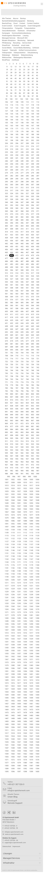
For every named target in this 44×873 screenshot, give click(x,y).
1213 (19, 583)
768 (27, 379)
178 (16, 132)
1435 (19, 692)
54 (20, 81)
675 (16, 341)
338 (11, 199)
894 (27, 432)
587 (32, 303)
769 (32, 379)
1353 (31, 651)
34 (37, 73)
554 (6, 291)
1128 (13, 541)
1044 (13, 500)
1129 (19, 541)
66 (37, 84)
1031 (6, 494)
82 (37, 90)
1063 (19, 509)
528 (16, 279)
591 (16, 306)
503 (32, 267)
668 (16, 338)
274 (6, 173)
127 (6, 111)
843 (16, 412)
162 (6, 126)
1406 (25, 677)
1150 (37, 550)
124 (27, 108)
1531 (19, 739)
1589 (6, 769)
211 (6, 146)
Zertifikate (15, 60)
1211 (6, 583)
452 (22, 247)
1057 (19, 506)
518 (37, 273)
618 (11, 317)
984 (22, 471)
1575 (31, 760)
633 (16, 323)
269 (16, 170)
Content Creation (33, 23)
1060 (37, 506)
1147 (19, 550)
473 (22, 255)
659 (6, 335)
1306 (37, 627)
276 (16, 173)
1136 (25, 544)
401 (11, 226)
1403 (6, 677)
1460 (25, 704)
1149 (31, 550)
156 (11, 123)
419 (32, 232)
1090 (37, 521)
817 (27, 400)
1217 (6, 586)
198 (11, 140)
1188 (13, 571)
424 (22, 235)
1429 (19, 689)
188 (32, 134)
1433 (6, 692)
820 (6, 403)
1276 (37, 612)
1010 (25, 482)
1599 (31, 772)
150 (16, 120)
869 (6, 423)
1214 (25, 583)
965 (32, 462)
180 (27, 132)
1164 (13, 559)
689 (16, 347)
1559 (6, 754)
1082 (25, 518)
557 (22, 291)
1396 (37, 671)
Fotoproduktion (29, 28)
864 (16, 421)
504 (37, 267)
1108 (37, 530)
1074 (13, 515)
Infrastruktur (31, 31)
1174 (37, 562)
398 (32, 223)
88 (28, 93)
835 (11, 409)
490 (37, 261)
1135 (19, 544)
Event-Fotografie (20, 26)
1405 (19, 677)
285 (27, 176)
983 (16, 471)
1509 (31, 727)
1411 (19, 680)
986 (32, 471)
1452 (13, 701)
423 (16, 235)
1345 (19, 648)
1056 (13, 506)
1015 (19, 485)
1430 (25, 689)
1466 (25, 707)
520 (11, 276)
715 (6, 359)
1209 (31, 580)
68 (11, 87)
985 (27, 471)
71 (24, 87)
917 (37, 441)
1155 (31, 553)
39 (24, 75)
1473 (31, 710)
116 (22, 105)
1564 (37, 754)
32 (28, 73)
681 (11, 344)
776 (32, 382)
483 (37, 258)
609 (37, 311)
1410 (13, 680)
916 (32, 441)
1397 (6, 674)
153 (32, 120)
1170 (13, 562)
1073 (6, 515)
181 (32, 132)
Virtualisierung (32, 53)
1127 (6, 541)
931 (37, 447)
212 (11, 146)
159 (27, 123)
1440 (13, 695)
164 (16, 126)
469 (37, 252)
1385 (6, 668)
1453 (19, 701)
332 (16, 196)
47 (24, 78)
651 (37, 329)
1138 (37, 544)
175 (37, 129)
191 (11, 137)
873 (27, 423)
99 (6, 99)
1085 (6, 521)
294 (37, 179)
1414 (37, 680)
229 (27, 152)
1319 (6, 636)
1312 (37, 630)
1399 (19, 674)
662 (22, 335)
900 (22, 435)
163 (11, 126)
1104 (13, 530)
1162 (37, 556)
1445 (6, 698)
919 (11, 444)
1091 (6, 524)
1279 (19, 615)
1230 (13, 592)
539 (37, 282)
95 (24, 96)
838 (27, 409)
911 (6, 441)
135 (11, 114)
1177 (19, 565)
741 (32, 367)
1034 (25, 494)
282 (11, 176)
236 (27, 155)
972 (32, 465)
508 (22, 270)
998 (24, 477)
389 (22, 220)
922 (27, 444)
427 (37, 235)
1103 (6, 530)
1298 (25, 624)
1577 (6, 763)
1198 (37, 574)
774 (22, 382)
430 (16, 238)
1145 (6, 550)
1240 (37, 595)
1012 (37, 482)
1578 (13, 763)
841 (6, 412)
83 (7, 93)
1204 (37, 577)
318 (16, 191)
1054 (37, 503)
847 (37, 412)
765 (11, 379)
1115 (6, 536)
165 (22, 126)
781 (22, 385)
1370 (25, 659)
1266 (13, 609)
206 (16, 143)
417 (22, 232)
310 (11, 188)
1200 (13, 577)
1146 (13, 550)
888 (32, 429)
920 (16, 444)
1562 (25, 754)
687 (6, 347)
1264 (37, 606)
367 (16, 211)
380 (11, 217)
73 (33, 87)
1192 (37, 571)
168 (37, 126)
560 (37, 291)
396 (22, 223)
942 (22, 453)
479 (16, 258)
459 (22, 249)
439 (27, 241)
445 (22, 244)
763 (37, 376)
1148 (25, 550)
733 (27, 365)
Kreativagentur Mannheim (11, 36)
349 (32, 202)
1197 (31, 574)
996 (13, 477)
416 (16, 232)
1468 (37, 707)
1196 (25, 574)
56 (28, 81)
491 (6, 264)
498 (6, 267)
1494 (13, 721)
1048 (37, 500)
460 (27, 249)
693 (37, 347)
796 (27, 391)
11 (7, 67)
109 (22, 102)
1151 (6, 553)
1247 (6, 600)
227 (16, 152)
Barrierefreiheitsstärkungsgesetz (13, 21)
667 (11, 338)
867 (32, 421)
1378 (37, 662)
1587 (31, 766)
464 (11, 252)
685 (32, 344)
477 (6, 258)
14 (20, 67)
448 (37, 244)
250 (27, 161)
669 (22, 338)
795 (22, 391)
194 (27, 137)
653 (11, 332)
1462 (37, 704)
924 (37, 444)
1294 (37, 621)
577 (16, 300)
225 (6, 152)
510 (32, 270)
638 (6, 326)
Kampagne (6, 33)
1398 (13, 674)
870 (11, 423)
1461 (31, 704)
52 (11, 81)
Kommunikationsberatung (21, 33)
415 (11, 232)
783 (32, 385)
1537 (19, 742)
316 (6, 191)
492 (11, 264)
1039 (19, 497)
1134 (13, 544)
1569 (31, 757)
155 (6, 123)
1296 (13, 624)
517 (32, 273)
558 (27, 291)
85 (15, 93)
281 (6, 176)
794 (16, 391)
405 (32, 226)
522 (22, 276)
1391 (6, 671)
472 (16, 255)
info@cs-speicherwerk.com (14, 832)
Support (5, 50)
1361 (6, 656)
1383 (31, 665)
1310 (25, 630)
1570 (37, 757)
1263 (31, 606)
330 (6, 196)
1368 (13, 659)
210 (37, 143)
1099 (19, 527)
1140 (13, 547)
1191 (31, 571)
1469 (6, 710)
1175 (6, 565)
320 (27, 191)
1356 (13, 654)
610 (6, 314)
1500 (13, 724)
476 (37, 255)
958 (32, 459)
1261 (19, 606)
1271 (6, 612)
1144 (37, 547)
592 (22, 306)
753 (22, 373)
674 (11, 341)
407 (6, 229)
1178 (25, 565)
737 (11, 367)
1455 (31, 701)
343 (37, 199)
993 (32, 474)
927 (16, 447)
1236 (13, 595)
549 (16, 288)
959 (37, 459)
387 (11, 220)
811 (32, 397)
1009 (19, 482)
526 (6, 279)
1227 (31, 589)
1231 (19, 592)
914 (22, 441)
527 (11, 279)
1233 (31, 592)
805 (37, 394)
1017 (31, 485)
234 (16, 155)
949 (22, 456)
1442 (25, 695)
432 (27, 238)
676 (22, 341)
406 (37, 226)
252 (37, 161)
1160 (25, 556)
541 (11, 285)
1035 (31, 494)
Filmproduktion (7, 28)
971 (27, 465)
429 (11, 238)
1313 (6, 633)
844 (22, 412)
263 (22, 167)
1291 (19, 621)
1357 (19, 654)
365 (6, 211)
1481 (6, 715)
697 (22, 350)
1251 (31, 600)
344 (6, 202)
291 (22, 179)
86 (20, 93)
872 (22, 423)
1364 (25, 656)
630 (37, 320)
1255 (19, 603)
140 (37, 114)
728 (37, 362)
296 (11, 182)
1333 (19, 642)
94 (20, 96)
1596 (13, 772)
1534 (37, 739)
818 (32, 400)
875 (37, 423)
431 (22, 238)
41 (33, 75)
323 (6, 193)
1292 (25, 621)
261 (11, 167)
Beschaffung (6, 23)
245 (37, 158)
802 (22, 394)
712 (27, 356)
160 (32, 123)
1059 (31, 506)
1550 (25, 748)
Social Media (6, 48)
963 (22, 462)
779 (11, 385)
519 (6, 276)
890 (6, 432)
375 (22, 214)
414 (6, 232)
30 (20, 73)
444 (16, 244)
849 (11, 415)
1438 (37, 692)
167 (32, 126)
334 (27, 196)
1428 (13, 689)
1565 (6, 757)
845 (27, 412)
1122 (13, 539)
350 (37, 202)
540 (6, 285)
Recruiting (16, 43)
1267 (19, 609)
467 (27, 252)
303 (11, 185)
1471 (19, 710)
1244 (25, 598)
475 (32, 255)
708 (6, 356)
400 (6, 226)
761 (27, 376)
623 (37, 317)
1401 (31, 674)
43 (7, 78)
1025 (6, 491)
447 (32, 244)
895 (32, 432)
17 (33, 67)
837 (22, 409)
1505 (6, 727)
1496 (25, 721)
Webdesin (15, 55)
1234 (37, 592)
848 (6, 415)
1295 (6, 624)
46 (20, 78)
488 (27, 261)
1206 (13, 580)
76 (11, 90)
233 (11, 155)
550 (22, 288)
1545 (31, 745)
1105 (19, 530)
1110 (13, 533)
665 (37, 335)
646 (11, 329)
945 (37, 453)
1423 (19, 686)
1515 (31, 730)
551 (27, 288)
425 (27, 235)
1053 (31, 503)
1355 (6, 654)
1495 (19, 721)
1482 (13, 715)
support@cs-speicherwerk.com (15, 843)
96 (28, 96)
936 (27, 450)
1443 (31, 695)
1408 (37, 677)
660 (11, 335)
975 (11, 468)
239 (6, 158)
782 (27, 385)
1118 (25, 536)
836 (16, 409)
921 (22, 444)
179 (22, 132)
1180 (37, 565)
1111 (19, 533)
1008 (13, 482)
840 (37, 409)
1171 (19, 562)
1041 (31, 497)
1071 (31, 512)
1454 (25, 701)
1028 (25, 491)
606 (22, 311)
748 (32, 370)
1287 (31, 618)
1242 (13, 598)
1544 (25, 745)
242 (22, 158)
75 (7, 90)
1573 (19, 760)
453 (27, 247)
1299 (31, 624)
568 (6, 297)
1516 (37, 730)
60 (11, 84)
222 (27, 149)
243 (27, 158)
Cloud (15, 23)
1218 (13, 586)
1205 (6, 580)
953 (6, 459)
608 (32, 311)
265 (32, 167)
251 (32, 161)
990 (16, 474)
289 (11, 179)
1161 (31, 556)
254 (11, 164)
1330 (37, 639)
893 (22, 432)
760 (22, 376)
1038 (13, 497)
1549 (19, 748)
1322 (25, 636)
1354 (37, 651)
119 (37, 105)
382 (22, 217)
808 (16, 397)
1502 (25, 724)
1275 (31, 612)
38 (20, 75)
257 (27, 164)
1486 (37, 715)
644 (37, 326)
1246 (37, 598)
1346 (25, 648)
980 (37, 468)
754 (27, 373)
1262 (25, 606)
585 (22, 303)
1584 (13, 766)
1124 (25, 539)
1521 (31, 733)
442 (6, 244)
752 (16, 373)
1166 (25, 559)
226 (11, 152)
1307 (6, 630)
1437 (31, 692)
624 (6, 320)
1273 (19, 612)
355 (27, 205)
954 (11, 459)
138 (27, 114)
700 (37, 350)
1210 (37, 580)
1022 (25, 488)
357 (37, 205)
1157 (6, 556)
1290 (13, 621)
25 (33, 70)
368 (22, 211)
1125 (31, 539)
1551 (31, 748)
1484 (25, 715)
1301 (6, 627)
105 (37, 99)
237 (32, 155)
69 (15, 87)
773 (16, 382)
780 (16, 385)
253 (6, 164)
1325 (6, 639)
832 (32, 406)
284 (22, 176)
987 (37, 471)
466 (22, 252)
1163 (6, 559)
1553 (6, 751)
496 (32, 264)
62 (20, 84)
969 (16, 465)
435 (6, 241)
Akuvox (15, 18)
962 (16, 462)
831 (27, 406)
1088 (25, 521)
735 (37, 365)
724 (16, 362)
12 (11, 67)
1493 (6, 721)
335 (32, 196)
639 (11, 326)
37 (15, 75)
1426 (37, 686)
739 (22, 367)
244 (32, 158)
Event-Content (7, 26)
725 (22, 362)
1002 (13, 480)
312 (22, 188)
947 (11, 456)
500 (16, 267)
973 (37, 465)
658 (37, 332)
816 (22, 400)
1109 (6, 533)
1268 (25, 609)
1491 (31, 718)
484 (6, 261)
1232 (25, 592)
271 (27, 170)
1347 (31, 648)
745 (16, 370)
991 (22, 474)
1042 (37, 497)
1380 (13, 665)
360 (16, 208)
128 (11, 111)
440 (32, 241)
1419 (31, 683)
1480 (37, 713)
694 (6, 350)
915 (27, 441)
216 (32, 146)
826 (37, 403)
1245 (31, 598)
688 (11, 347)
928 (22, 447)
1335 (31, 642)
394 (11, 223)
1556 (25, 751)
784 (37, 385)
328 (32, 193)
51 (7, 81)
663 (27, 335)
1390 (37, 668)
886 (22, 429)
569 (11, 297)
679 (37, 341)
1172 (25, 562)
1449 (31, 698)
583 (11, 303)
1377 (31, 662)
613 (22, 314)
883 (6, 429)
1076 (25, 515)
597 (11, 308)
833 (37, 406)
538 (32, 282)
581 (37, 300)
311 (16, 188)
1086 (13, 521)
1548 (13, 748)
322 (37, 191)
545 (32, 285)
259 (37, 164)
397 (27, 223)
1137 (31, 544)
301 (37, 182)
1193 (6, 574)
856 (11, 418)
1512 (13, 730)
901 (27, 435)
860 (32, 418)
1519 (19, 733)
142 (11, 117)
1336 (37, 642)
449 (6, 247)
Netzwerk (30, 40)
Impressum (16, 846)
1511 (6, 730)
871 (16, 423)
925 (6, 447)
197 (6, 140)
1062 (13, 509)
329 (37, 193)
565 (27, 294)
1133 (6, 544)
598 (16, 308)
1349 (6, 651)
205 (11, 143)
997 (19, 477)
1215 (31, 583)
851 (22, 415)
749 (37, 370)
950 (27, 456)
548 (11, 288)
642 (27, 326)
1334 (25, 642)
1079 (6, 518)
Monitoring (21, 40)
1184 (25, 568)
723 (11, 362)
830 (22, 406)
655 (22, 332)
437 (16, 241)
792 (6, 391)
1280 (25, 615)
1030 (37, 491)
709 (11, 356)
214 (22, 146)
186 (22, 134)
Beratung (30, 21)
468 (32, 252)
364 (37, 208)
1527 (31, 736)
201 (27, 140)
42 (37, 75)
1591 (19, 769)
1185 (31, 568)
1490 (25, 718)
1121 (6, 539)
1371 (31, 659)
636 (32, 323)
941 (16, 453)
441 (37, 241)
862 (6, 421)
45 (15, 78)
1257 (31, 603)
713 (32, 356)
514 (16, 273)
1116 (13, 536)
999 (29, 477)
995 (8, 477)
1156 (37, 553)
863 (11, 421)
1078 (37, 515)
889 (37, 429)
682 (16, 344)
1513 (19, 730)
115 (16, 105)
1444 (37, 695)
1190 (25, 571)
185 (16, 134)
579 (27, 300)
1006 (37, 480)
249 (22, 161)
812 (37, 397)
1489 (19, 718)
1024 (37, 488)
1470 (13, 710)
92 (11, 96)
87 (24, 93)
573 (32, 297)
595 (37, 306)
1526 (25, 736)
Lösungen (7, 853)
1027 (19, 491)
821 (11, 403)
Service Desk (26, 43)
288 (6, 179)
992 (27, 474)
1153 (19, 553)
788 (22, 388)
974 (6, 468)
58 (37, 81)
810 (27, 397)
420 (37, 232)
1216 (37, 583)
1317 (31, 633)
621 (27, 317)
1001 (6, 480)
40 (28, 75)
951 (32, 456)
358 (6, 208)
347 (22, 202)
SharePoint (6, 45)
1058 (25, 506)
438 (22, 241)
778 (6, 385)
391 (32, 220)
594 (32, 306)
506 (11, 270)
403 (22, 226)
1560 (13, 754)
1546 (37, 745)
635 (27, 323)
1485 (31, 715)
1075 (19, 515)
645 (6, 329)
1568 (25, 757)
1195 (19, 574)
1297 (19, 624)
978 (27, 468)
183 (6, 134)
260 (6, 167)
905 (11, 438)
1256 (25, 603)
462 (37, 249)
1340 (25, 645)
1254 (13, 603)
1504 (37, 724)
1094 (25, 524)
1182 (13, 568)
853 (32, 415)
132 (32, 111)
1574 (25, 760)
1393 (19, 671)
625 (11, 320)
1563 (31, 754)
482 (32, 258)
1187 (6, 571)
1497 (31, 721)
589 (6, 306)
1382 (25, 665)
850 (16, 415)
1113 (31, 533)
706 (32, 353)
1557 (31, 751)
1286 (25, 618)
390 (27, 220)
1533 (31, 739)
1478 (25, 713)
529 (22, 279)
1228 (37, 589)
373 (11, 214)
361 (22, 208)
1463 (6, 707)
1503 (31, 724)
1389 (31, 668)
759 (16, 376)
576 (11, 300)
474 (27, 255)
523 (27, 276)
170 (11, 129)
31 (24, 73)
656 (27, 332)
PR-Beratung (6, 43)
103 (26, 99)
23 (24, 70)
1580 (25, 763)
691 (27, 347)
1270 (37, 609)
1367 (6, 659)
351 (6, 205)
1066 (37, 509)
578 (22, 300)
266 (37, 167)
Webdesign (6, 55)
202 (32, 140)
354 (22, 205)
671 (32, 338)
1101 (31, 527)
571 (22, 297)
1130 (25, 541)
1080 (13, 518)
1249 (19, 600)
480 (22, 258)
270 (22, 170)
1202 (25, 577)
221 (22, 149)
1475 (6, 713)
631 (6, 323)
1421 (6, 686)
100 (11, 99)
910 (37, 438)
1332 (13, 642)
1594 (37, 769)
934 (16, 450)
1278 (13, 615)
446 (27, 244)
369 (27, 211)
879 (22, 426)
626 (16, 320)
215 (27, 146)
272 (32, 170)
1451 (6, 701)
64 (28, 84)
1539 (31, 742)
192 (16, 137)
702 (11, 353)
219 (11, 149)
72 (28, 87)
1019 (6, 488)
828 (11, 406)
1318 (37, 633)
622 (32, 317)
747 (27, 370)
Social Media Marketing (21, 48)
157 (16, 123)
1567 (19, 757)
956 (22, 459)
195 (32, 137)
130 (22, 111)
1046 (25, 500)
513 (11, 273)
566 (32, 294)
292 (27, 179)
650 (32, 329)
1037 (6, 497)
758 (11, 376)
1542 (13, 745)
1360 (37, 654)
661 (16, 335)
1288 (37, 618)
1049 (6, 503)
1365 (31, 656)
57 (33, 81)
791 (37, 388)
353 (16, 205)
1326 (13, 639)
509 (27, 270)
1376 (25, 662)
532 (37, 279)
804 (32, 394)
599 (22, 308)
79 (24, 90)
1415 (6, 683)
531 (32, 279)
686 (37, 344)
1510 (37, 727)
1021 (19, 488)
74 (37, 87)
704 (22, 353)
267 (6, 170)
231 (37, 152)
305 (22, 185)
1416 (13, 683)
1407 (31, 677)
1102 (37, 527)
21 (15, 70)
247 (11, 161)
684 (27, 344)
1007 (6, 482)
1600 (37, 772)
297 (16, 182)
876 (6, 426)
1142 (25, 547)
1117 (19, 536)
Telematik (13, 50)
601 (32, 308)
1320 (13, 636)
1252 (37, 600)
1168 (37, 559)
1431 (31, 689)
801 (16, 394)
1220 (25, 586)
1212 (13, 583)
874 (32, 423)
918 (6, 444)
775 (27, 382)
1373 (6, 662)
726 (27, 362)
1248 (13, 600)
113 (6, 105)
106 (6, 102)
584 (16, 303)
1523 (6, 736)
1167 (31, 559)
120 (6, 108)
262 (16, 167)
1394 (25, 671)
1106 (25, 530)
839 (32, 409)
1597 (19, 772)
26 (37, 70)
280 (37, 173)
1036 (37, 494)
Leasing (25, 36)
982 (11, 471)
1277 (6, 615)
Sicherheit (15, 45)
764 (6, 379)
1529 (6, 739)
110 (27, 102)
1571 (6, 760)
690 (22, 347)
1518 (13, 733)
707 (37, 353)
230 (32, 152)
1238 (25, 595)
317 (11, 191)
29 (15, 73)
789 (27, 388)
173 (27, 129)
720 (32, 359)
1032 (13, 494)
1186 (37, 568)
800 (11, 394)
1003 (19, 480)
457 (11, 249)
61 (15, 84)
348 (27, 202)
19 (7, 70)
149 (11, 120)
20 (11, 70)
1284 (13, 618)
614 (27, 314)
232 (6, 155)
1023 (31, 488)
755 (32, 373)
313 (27, 188)
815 (16, 400)
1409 (6, 680)
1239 (31, 595)
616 (37, 314)
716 (11, 359)
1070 (25, 512)
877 (11, 426)
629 (32, 320)
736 (6, 367)
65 (33, 84)
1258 (37, 603)
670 (27, 338)
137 (22, 114)
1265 (6, 609)
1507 (19, 727)
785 (6, 388)
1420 (37, 683)
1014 (13, 485)
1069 (19, 512)
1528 (37, 736)
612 (16, 314)
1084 (37, 518)
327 (27, 193)
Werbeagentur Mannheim (22, 57)
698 (27, 350)
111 (32, 102)
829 (16, 406)
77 (15, 90)
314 (32, 188)
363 (32, 208)
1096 (37, 524)
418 (27, 232)
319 (22, 191)
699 (32, 350)
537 (27, 282)
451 (16, 247)
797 (32, 391)
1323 (31, 636)
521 (16, 276)
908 (27, 438)
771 (6, 382)
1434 (13, 692)
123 (22, 108)
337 (6, 199)
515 (22, 273)
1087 (19, 521)
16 (28, 67)
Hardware (21, 31)
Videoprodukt (7, 53)
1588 (37, 766)
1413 (31, 680)
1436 (25, 692)
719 (27, 359)
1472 (25, 710)
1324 (37, 636)
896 (37, 432)
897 (6, 435)
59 (7, 84)
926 (11, 447)
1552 (37, 748)
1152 (13, 553)
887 (27, 429)
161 (37, 123)
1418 (25, 683)
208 (27, 143)
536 (22, 282)
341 (27, 199)
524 (32, 276)
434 (37, 238)
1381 (19, 665)
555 (11, 291)
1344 (13, 648)
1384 (37, 665)
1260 (13, 606)
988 (6, 474)
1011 (31, 482)
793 (11, 391)
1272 (13, 612)
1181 (6, 568)
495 (27, 264)
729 (6, 365)
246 (6, 161)
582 (6, 303)
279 (32, 173)
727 (32, 362)
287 (37, 176)
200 (22, 140)
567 (37, 294)
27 (7, 73)
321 (32, 191)
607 (27, 311)
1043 (6, 500)
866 (27, 421)
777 (37, 382)
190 (6, 137)
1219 (19, 586)
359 (11, 208)
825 (32, 403)
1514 (25, 730)
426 (32, 235)
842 (11, 412)
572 (27, 297)
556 (16, 291)
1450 (37, 698)
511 (37, 270)
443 (11, 244)
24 (28, 70)
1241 (6, 598)
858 (22, 418)
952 (37, 456)
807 (11, 397)
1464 (13, 707)
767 (22, 379)
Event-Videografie (34, 26)
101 (16, 99)
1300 (37, 624)
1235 (6, 595)
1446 (13, 698)
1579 (19, 763)
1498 (37, 721)
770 (37, 379)
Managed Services (8, 38)
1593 (31, 769)
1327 (19, 639)
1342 (37, 645)
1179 (31, 565)
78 (20, 90)
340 (22, 199)
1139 (6, 547)
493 (16, 264)
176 (6, 132)
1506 (13, 727)
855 (6, 418)
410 (22, 229)
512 (6, 273)
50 (37, 78)
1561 (19, 754)
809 (22, 397)
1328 (25, 639)
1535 (6, 742)
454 (32, 247)
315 (37, 188)
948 (16, 456)
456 (6, 249)
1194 (13, 574)
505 (6, 270)
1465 (19, 707)
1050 (13, 503)
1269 (31, 609)
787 (16, 388)
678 (32, 341)
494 (22, 264)
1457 (6, 704)
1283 (6, 618)
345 (11, 202)
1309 (19, 630)
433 (32, 238)
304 (16, 185)
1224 (13, 589)
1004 (25, 480)
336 (37, 196)
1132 (37, 541)
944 (32, 453)
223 (32, 149)
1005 (31, 480)
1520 (25, 733)
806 (6, 397)
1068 (13, 512)
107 (11, 102)
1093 (19, 524)
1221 (31, 586)
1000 (35, 477)
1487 (6, 718)
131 (27, 111)
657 (32, 332)
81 (33, 90)
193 (22, 137)
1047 (31, 500)
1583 (6, 766)
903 (37, 435)
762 (32, 376)
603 (6, 311)
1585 (19, 766)
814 (11, 400)
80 (28, 90)
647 (16, 329)
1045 (19, 500)
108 (16, 102)
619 (16, 317)
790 (32, 388)
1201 (19, 577)
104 (32, 99)
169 (6, 129)
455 (37, 247)
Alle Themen (6, 18)
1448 (25, 698)
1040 (25, 497)
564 (22, 294)
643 (32, 326)
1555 (19, 751)
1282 (37, 615)
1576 (37, 760)
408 (11, 229)
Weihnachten (6, 57)
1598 (25, 772)
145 (27, 117)
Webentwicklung (27, 55)
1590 (13, 769)
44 (11, 78)
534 (11, 282)
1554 (13, 751)
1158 (13, 556)
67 (7, 87)
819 (37, 400)
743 (6, 370)
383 (27, 217)
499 (11, 267)
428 (6, 238)
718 (22, 359)
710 (16, 356)
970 (22, 465)
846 (32, 412)
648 (22, 329)
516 (27, 273)
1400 (25, 674)
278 (27, 173)
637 (37, 323)
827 (6, 406)
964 (27, 462)
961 (11, 462)
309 (6, 188)
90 (37, 93)
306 (27, 185)
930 (32, 447)
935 (22, 450)
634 (22, 323)
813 (6, 400)
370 (32, 211)
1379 (6, 665)
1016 (25, 485)
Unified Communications (28, 50)
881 (32, 426)
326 (22, 193)
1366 (37, 656)
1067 (6, 512)
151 (22, 120)
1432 (37, 689)
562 (11, 294)
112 (37, 102)
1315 (19, 633)
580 (32, 300)
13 (15, 67)
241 (16, 158)
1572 (13, 760)
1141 (19, 547)
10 (37, 64)
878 (16, 426)
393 (6, 223)
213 (16, 146)
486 (16, 261)
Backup (23, 18)
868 (37, 421)
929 (27, 447)
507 (16, 270)
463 (6, 252)
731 (16, 365)
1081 (19, 518)
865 (22, 421)
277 (22, 173)
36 (11, 75)
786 (11, 388)
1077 (31, 515)
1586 (25, 766)
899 (16, 435)
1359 (31, 654)
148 (6, 120)
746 (22, 370)
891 (11, 432)
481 (27, 258)
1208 (25, 580)
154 (37, 120)
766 (16, 379)
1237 (19, 595)
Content (22, 23)
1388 (25, 668)
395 (16, 223)
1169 (6, 562)
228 (22, 152)
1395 (31, 671)
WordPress (6, 60)
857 (16, 418)
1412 (25, 680)
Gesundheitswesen (9, 31)
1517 (6, 733)
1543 (19, 745)
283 (16, 176)
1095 (31, 524)
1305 (31, 627)
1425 (31, 686)
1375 (19, 662)
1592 (25, 769)
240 (11, 158)
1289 (6, 621)
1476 (13, 713)
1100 (25, 527)
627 (22, 320)
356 (32, 205)
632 (11, 323)
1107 (31, 530)
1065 (31, 509)
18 (37, 67)
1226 (25, 589)
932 (6, 450)
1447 (19, 698)
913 (16, 441)
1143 (31, 547)
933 (11, 450)
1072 (37, 512)
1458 (13, 704)
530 (27, 279)
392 (37, 220)
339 (16, 199)
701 (6, 353)
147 (37, 117)
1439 (6, 695)
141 (6, 117)
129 (16, 111)
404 (27, 226)
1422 (13, 686)
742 (37, 367)
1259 (6, 606)
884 (11, 429)
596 (6, 308)
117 (27, 105)
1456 (37, 701)
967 (6, 465)
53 (15, 81)
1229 (6, 592)
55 (24, 81)
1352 (25, 651)
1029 (31, 491)
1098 (13, 527)
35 (7, 75)
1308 (13, 630)
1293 (31, 621)
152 (27, 120)
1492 (37, 718)
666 (6, 338)
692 (32, 347)
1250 (25, 600)
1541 (6, 745)
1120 (37, 536)
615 (32, 314)
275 (11, 173)
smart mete (25, 45)
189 (37, 134)
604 (11, 311)
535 (16, 282)
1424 (25, 686)
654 (16, 332)
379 (6, 217)
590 (11, 306)
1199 (6, 577)
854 (37, 415)
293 (32, 179)
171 (16, 129)
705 (27, 353)
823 (22, 403)
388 (16, 220)
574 (37, 297)
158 (22, 123)
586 (27, 303)
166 (27, 126)
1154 (25, 553)
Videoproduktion (19, 53)
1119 (31, 536)
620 (22, 317)
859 (27, 418)
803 (27, 394)
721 (37, 359)
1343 (6, 648)
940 (11, 453)
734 (32, 365)
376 (27, 214)
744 (11, 370)
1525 (19, 736)
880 (27, 426)
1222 (37, 586)
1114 (37, 533)
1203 (31, 577)
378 (37, 214)
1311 (31, 630)
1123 (19, 539)
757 (6, 376)
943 (27, 453)
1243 (19, 598)
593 (27, 306)
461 (32, 249)
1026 (13, 491)
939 (6, 453)
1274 (25, 612)
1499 (6, 724)
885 (16, 429)
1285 (19, 618)
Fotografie (18, 28)
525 (37, 276)
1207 (19, 580)
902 (32, 435)
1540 (37, 742)
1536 (13, 742)
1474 (37, 710)
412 (32, 229)
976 (16, 468)
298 (22, 182)
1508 (25, 727)
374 (16, 214)
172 (22, 129)
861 (37, 418)
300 (32, 182)
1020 (13, 488)
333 (22, 196)
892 (16, 432)
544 (27, 285)
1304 (25, 627)
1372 (37, 659)
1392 (13, 671)
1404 (13, 677)
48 (28, 78)
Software (35, 48)
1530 (13, 739)
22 (20, 70)
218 (6, 149)
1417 (19, 683)
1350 (13, 651)
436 (11, 241)
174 (32, 129)
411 (27, 229)
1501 (19, 724)
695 (11, 350)
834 (6, 409)
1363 (19, 656)
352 (11, 205)
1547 (6, 748)
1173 (31, 562)
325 (16, 193)
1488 (13, 718)
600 (27, 308)
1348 (37, 648)
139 (32, 114)
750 (6, 373)
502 (27, 267)
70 (20, 87)
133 (37, 111)
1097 (6, 527)
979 (32, 468)
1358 (25, 654)
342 (32, 199)
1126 (37, 539)
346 (16, 202)
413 (37, 229)
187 (27, 134)
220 (16, 149)
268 (11, 170)
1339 (19, 645)
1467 (31, 707)
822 (16, 403)
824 (27, 403)
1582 (37, 763)
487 (22, 261)
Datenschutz (7, 846)
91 (7, 96)
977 (22, 468)
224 (37, 149)
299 (27, 182)
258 (32, 164)
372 (6, 214)
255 (16, 164)
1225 (19, 589)
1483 (19, 715)
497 (37, 264)
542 (16, 285)
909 (32, 438)
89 (33, 93)
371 (37, 211)
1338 (13, 645)
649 (27, 329)
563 (16, 294)
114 (11, 105)
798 (37, 391)
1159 (19, 556)
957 (27, 459)
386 (6, 220)
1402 (37, 674)
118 (32, 105)
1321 (19, 636)
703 (16, 353)
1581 (31, 763)
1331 (6, 642)
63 (24, 84)
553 (37, 288)
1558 (37, 751)
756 (37, 373)
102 (21, 99)
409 (16, 229)
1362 (13, 656)
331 (11, 196)
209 (32, 143)
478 (11, 258)
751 (11, 373)
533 (6, 282)
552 (32, 288)
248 (16, 161)
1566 (13, 757)
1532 (25, 739)
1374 (13, 662)
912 (11, 441)
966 (37, 462)
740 (27, 367)
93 (15, 96)
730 (11, 365)
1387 (19, 668)
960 (6, 462)
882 (37, 426)
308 (37, 185)
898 (11, 435)
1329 (31, 639)
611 (11, 314)
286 (32, 176)
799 (6, 394)
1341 (31, 645)
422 (11, 235)
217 (37, 146)
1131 (31, 541)
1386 (13, 668)
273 (37, 170)
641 (22, 326)
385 (37, 217)
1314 (13, 633)
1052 (25, 503)
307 (32, 185)
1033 (19, 494)
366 (11, 211)
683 (22, 344)
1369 (19, 659)
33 (33, 73)
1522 (37, 733)
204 (6, 143)
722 (6, 362)
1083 (31, 518)
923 (32, 444)
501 (22, 267)
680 (6, 344)
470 (6, 255)
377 (32, 214)
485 (11, 261)
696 (16, 350)
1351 (19, 651)
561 (6, 294)
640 (16, 326)
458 (16, 249)
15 (24, 67)
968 (11, 465)
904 (6, 438)
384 (32, 217)
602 (37, 308)
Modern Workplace (9, 40)
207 (22, 143)
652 (6, 332)
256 (22, 164)
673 (6, 341)
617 (6, 317)
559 (32, 291)
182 (37, 132)
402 (16, 226)
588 (37, 303)
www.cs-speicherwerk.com (14, 834)
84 (11, 93)
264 (27, 167)
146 (32, 117)
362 (27, 208)
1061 (6, 509)
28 (11, 73)
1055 (6, 506)
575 (6, 300)
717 (16, 359)
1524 (13, 736)
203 (37, 140)
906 (16, 438)
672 (37, 338)
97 (33, 96)
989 (11, 474)
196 (37, 137)
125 (32, 108)
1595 (6, 772)
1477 (19, 713)
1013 (6, 485)
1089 (31, 521)
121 (11, 108)
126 (37, 108)
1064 (25, 509)
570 (16, 297)
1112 (25, 533)
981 (6, 471)
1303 (19, 627)
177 (11, 132)
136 (16, 114)
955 (16, 459)
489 (32, 261)
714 (37, 356)
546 (37, 285)
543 (22, 285)
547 (6, 288)
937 (32, 450)
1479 (31, 713)
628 (27, 320)
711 (22, 356)
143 (16, 117)
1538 (25, 742)
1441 (19, 695)
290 (16, 179)
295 (6, 182)
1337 (6, 645)
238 (37, 155)
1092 (13, 524)
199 (16, 140)
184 (11, 134)
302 (6, 185)
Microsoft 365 (22, 38)
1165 (19, 559)
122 (16, 108)
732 (22, 365)
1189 (19, 571)
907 (22, 438)
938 (37, 450)
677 (27, 341)
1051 (19, 503)
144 (22, 117)
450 (11, 247)
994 (37, 474)
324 (11, 193)
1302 (13, 627)
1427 (6, 689)
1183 (19, 568)
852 (27, 415)
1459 (19, 704)
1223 (6, 589)
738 (16, 367)
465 (16, 252)
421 (6, 235)
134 (6, 114)
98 (37, 96)
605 (16, 311)
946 (6, 456)
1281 (31, 615)
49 (33, 78)
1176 (13, 565)
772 (11, 382)
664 (32, 335)
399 (37, 223)
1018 (37, 485)
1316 (25, 633)
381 (16, 217)
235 (22, 155)
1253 (6, 603)
